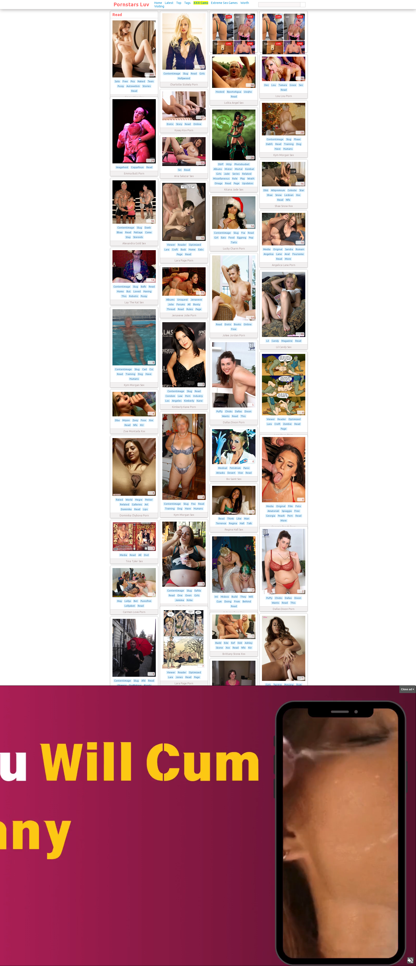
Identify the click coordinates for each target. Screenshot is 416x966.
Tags (187, 3)
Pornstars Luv (131, 4)
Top (178, 3)
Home (158, 3)
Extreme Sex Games (224, 3)
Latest (169, 3)
